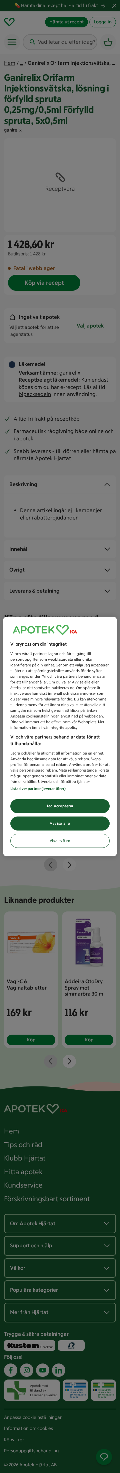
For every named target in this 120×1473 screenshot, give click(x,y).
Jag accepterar (60, 806)
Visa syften (60, 840)
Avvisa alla (60, 823)
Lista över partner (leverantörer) (38, 788)
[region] (60, 736)
